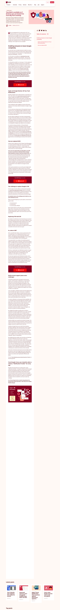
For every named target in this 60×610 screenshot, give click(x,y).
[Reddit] (37, 30)
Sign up (52, 2)
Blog (35, 4)
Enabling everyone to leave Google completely (44, 38)
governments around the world (24, 96)
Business (24, 4)
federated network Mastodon (19, 236)
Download (15, 4)
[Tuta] (8, 2)
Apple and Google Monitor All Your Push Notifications (44, 42)
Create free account (12, 398)
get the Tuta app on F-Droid (23, 352)
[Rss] (46, 30)
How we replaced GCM (42, 45)
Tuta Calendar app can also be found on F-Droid (21, 357)
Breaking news (9, 10)
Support (42, 4)
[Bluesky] (41, 30)
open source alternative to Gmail (16, 190)
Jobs (38, 4)
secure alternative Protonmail (23, 76)
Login (48, 2)
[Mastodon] (39, 30)
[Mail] (44, 30)
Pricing (20, 4)
